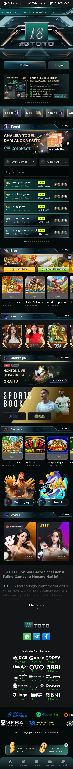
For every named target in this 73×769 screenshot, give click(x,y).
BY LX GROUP (57, 380)
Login (59, 65)
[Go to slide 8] (41, 102)
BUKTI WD (62, 3)
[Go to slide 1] (25, 102)
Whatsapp (15, 3)
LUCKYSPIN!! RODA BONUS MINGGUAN (34, 12)
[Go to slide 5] (35, 102)
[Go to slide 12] (46, 241)
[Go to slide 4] (33, 102)
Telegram (38, 3)
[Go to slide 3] (30, 102)
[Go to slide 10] (45, 102)
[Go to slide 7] (39, 102)
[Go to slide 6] (37, 102)
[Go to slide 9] (43, 102)
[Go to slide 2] (27, 102)
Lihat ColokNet (56, 149)
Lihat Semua (36, 605)
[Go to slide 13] (48, 241)
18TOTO (9, 586)
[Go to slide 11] (47, 102)
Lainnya (64, 125)
